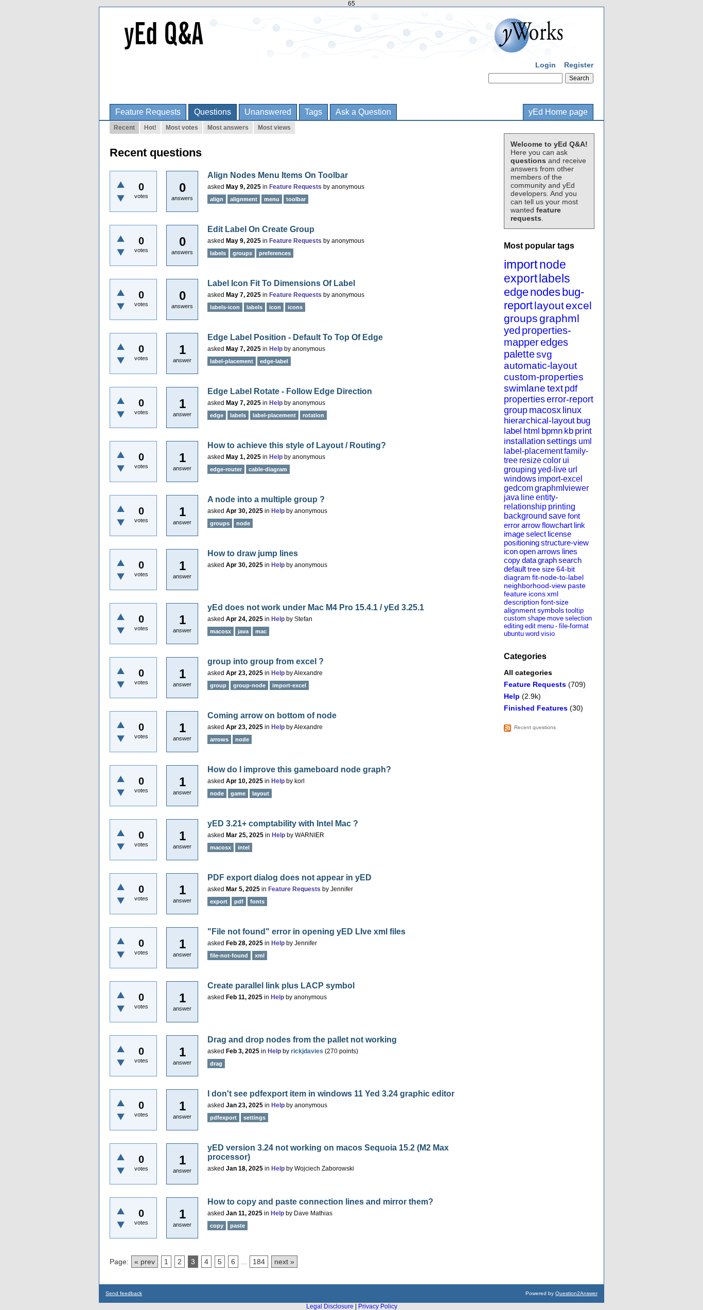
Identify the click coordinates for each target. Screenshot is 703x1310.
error (512, 525)
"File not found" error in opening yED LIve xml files (306, 931)
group (516, 410)
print (583, 431)
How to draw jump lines (252, 553)
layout (549, 305)
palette (519, 354)
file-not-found (229, 955)
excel (579, 305)
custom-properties (544, 376)
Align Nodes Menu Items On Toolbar (277, 175)
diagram (517, 577)
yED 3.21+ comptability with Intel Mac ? (282, 823)
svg (544, 354)
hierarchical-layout (539, 421)
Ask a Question (363, 112)
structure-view (565, 542)
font (574, 515)
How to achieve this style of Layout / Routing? (296, 445)
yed (512, 330)
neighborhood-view (535, 585)
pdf (571, 388)
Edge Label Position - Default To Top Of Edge (295, 337)
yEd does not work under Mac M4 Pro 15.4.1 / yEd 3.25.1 (315, 607)
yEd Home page (558, 112)
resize (530, 460)
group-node (249, 685)
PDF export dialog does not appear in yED (289, 877)
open (527, 551)
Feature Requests (148, 112)
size (548, 569)
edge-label (274, 361)
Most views (274, 127)
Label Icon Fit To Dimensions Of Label (281, 283)
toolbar (296, 199)
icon (511, 551)
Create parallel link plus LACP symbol (281, 985)
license (559, 533)
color (552, 460)
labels (554, 278)
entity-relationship (531, 502)
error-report (570, 399)
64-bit (565, 569)
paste (577, 585)
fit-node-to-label (558, 577)
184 (259, 1262)
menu (545, 626)
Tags (313, 112)
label (513, 431)
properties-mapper (537, 336)
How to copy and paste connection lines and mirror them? (320, 1201)
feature (515, 594)
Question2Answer (576, 1293)
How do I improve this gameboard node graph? (299, 769)
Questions (212, 112)
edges (554, 342)
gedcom (518, 488)
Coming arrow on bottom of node (272, 715)
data (529, 560)
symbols (550, 610)
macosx (545, 410)
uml (585, 441)
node (552, 264)
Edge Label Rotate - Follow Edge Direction (289, 391)
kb (568, 431)
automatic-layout (540, 365)
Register (578, 65)
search (570, 560)
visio (548, 634)
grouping (520, 469)
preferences (275, 253)
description (521, 602)
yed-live (552, 469)
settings (562, 441)
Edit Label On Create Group (260, 229)
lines (569, 551)
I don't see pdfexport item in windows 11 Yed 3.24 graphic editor (330, 1093)
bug (583, 421)
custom (515, 618)
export (520, 278)
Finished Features (536, 708)
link (579, 525)
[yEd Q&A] (344, 51)
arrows (548, 551)
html (531, 431)
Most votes (182, 127)
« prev (144, 1262)
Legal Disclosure (330, 1306)
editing (513, 626)
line (527, 497)
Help (512, 696)
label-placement (533, 451)
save (557, 515)
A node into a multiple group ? (266, 499)
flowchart (557, 525)
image (514, 533)
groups (521, 318)
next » (284, 1262)
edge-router (226, 469)
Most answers (228, 127)
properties (524, 399)
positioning (521, 542)
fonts (257, 901)
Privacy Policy (377, 1306)
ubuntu (514, 634)
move (555, 618)
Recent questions (535, 727)
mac (261, 631)
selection (578, 618)
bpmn (552, 431)
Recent (124, 127)
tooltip (575, 610)
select (536, 533)
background (525, 515)
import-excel (560, 478)
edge (516, 292)
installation (524, 441)
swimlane (525, 388)
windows (520, 478)
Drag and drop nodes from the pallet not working (302, 1039)
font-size (555, 602)
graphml (559, 318)
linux (572, 410)
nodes (545, 292)
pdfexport (223, 1117)
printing (561, 506)
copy (512, 560)
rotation (313, 415)
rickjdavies (307, 1051)
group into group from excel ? (265, 661)
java (511, 497)
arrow (530, 525)
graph (547, 560)
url (572, 469)
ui (566, 460)
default (515, 568)
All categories (528, 672)
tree (534, 569)
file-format (574, 626)
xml (552, 594)
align (216, 199)
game (238, 793)
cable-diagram (268, 469)
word (532, 634)
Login (545, 65)
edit (530, 626)
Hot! (150, 127)
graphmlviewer (562, 488)
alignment (520, 610)
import (521, 264)
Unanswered (267, 112)
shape (537, 618)
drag (216, 1063)
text (555, 388)
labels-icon (225, 307)
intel (244, 847)
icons (537, 594)
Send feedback (124, 1293)
